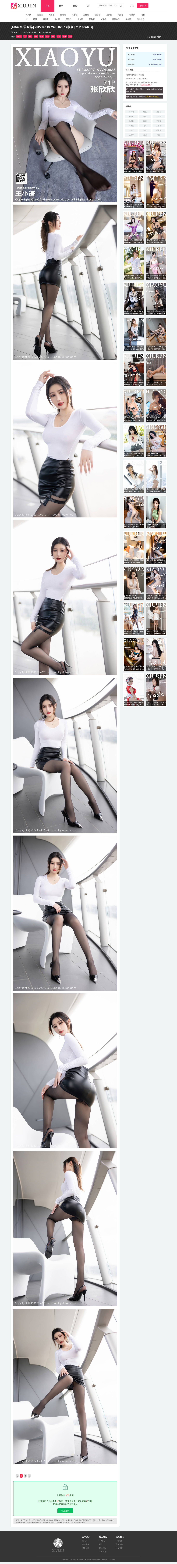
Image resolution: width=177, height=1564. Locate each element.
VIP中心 (102, 1540)
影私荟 (92, 19)
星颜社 (109, 14)
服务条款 (85, 1548)
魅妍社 (63, 14)
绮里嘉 (131, 126)
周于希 (158, 116)
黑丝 (145, 130)
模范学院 (115, 19)
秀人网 (28, 14)
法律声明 (85, 1544)
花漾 (35, 19)
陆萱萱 (158, 130)
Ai (26, 19)
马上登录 (65, 1510)
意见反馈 (119, 1544)
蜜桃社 (86, 14)
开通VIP (142, 5)
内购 (143, 14)
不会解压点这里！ (146, 85)
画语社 (131, 116)
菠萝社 (97, 14)
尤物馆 (120, 14)
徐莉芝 (131, 130)
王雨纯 (158, 121)
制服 (158, 135)
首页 (47, 5)
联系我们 (119, 1548)
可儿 (145, 126)
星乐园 (69, 19)
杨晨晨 (131, 121)
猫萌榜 (103, 19)
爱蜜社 (40, 14)
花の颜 (57, 19)
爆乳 (145, 116)
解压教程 (102, 1548)
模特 (61, 5)
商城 (75, 5)
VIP (88, 5)
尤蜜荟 (51, 14)
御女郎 (80, 19)
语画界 (132, 14)
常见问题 (102, 1551)
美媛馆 (74, 14)
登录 (132, 5)
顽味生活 (140, 19)
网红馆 (128, 19)
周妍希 (145, 121)
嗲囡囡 (45, 19)
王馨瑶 (158, 126)
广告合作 (119, 1540)
